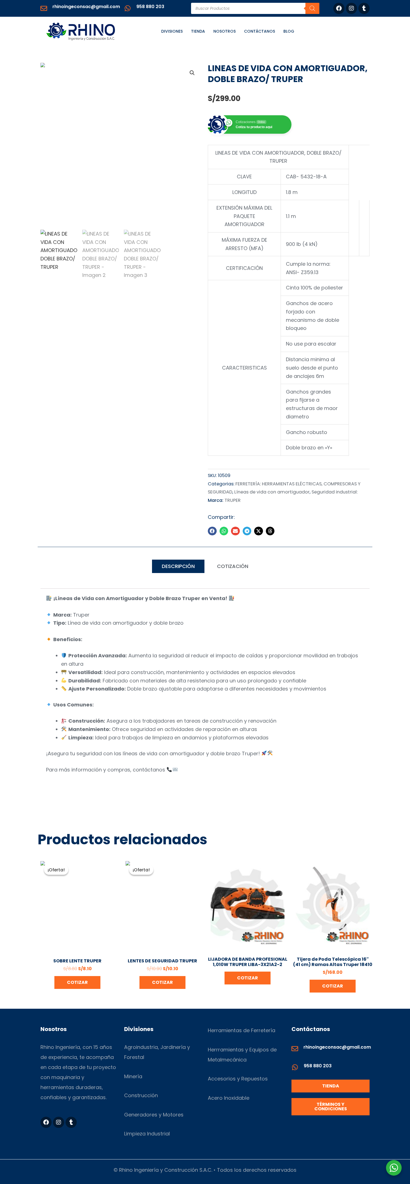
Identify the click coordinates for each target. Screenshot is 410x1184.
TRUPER (233, 500)
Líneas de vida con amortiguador (272, 492)
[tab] (178, 566)
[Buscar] (312, 8)
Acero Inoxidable (228, 1097)
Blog (288, 31)
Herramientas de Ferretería (241, 1030)
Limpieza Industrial (147, 1133)
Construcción (141, 1095)
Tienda (198, 31)
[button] (192, 73)
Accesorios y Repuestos (238, 1078)
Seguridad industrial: (335, 492)
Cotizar (77, 982)
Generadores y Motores (154, 1114)
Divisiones (172, 31)
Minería (133, 1076)
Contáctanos (259, 31)
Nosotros (224, 31)
